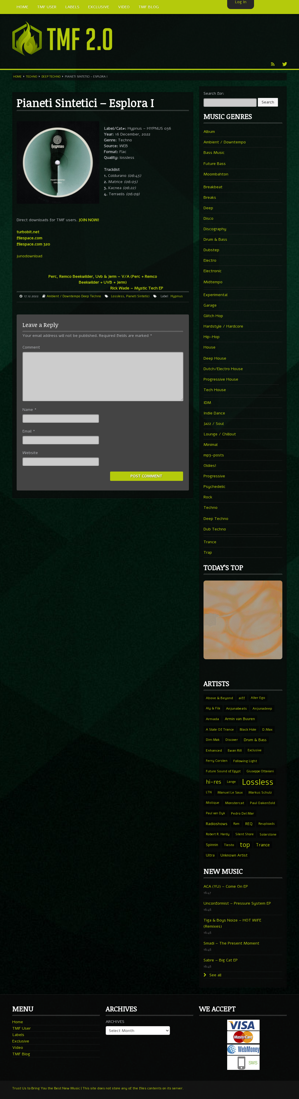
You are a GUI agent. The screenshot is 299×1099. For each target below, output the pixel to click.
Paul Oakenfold (262, 803)
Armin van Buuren (240, 718)
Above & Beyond (219, 698)
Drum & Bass (215, 239)
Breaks (210, 197)
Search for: (214, 93)
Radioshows (216, 824)
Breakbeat (213, 187)
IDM (207, 402)
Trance (210, 542)
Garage (210, 305)
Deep (208, 208)
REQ (249, 824)
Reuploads (266, 824)
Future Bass (215, 163)
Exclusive (255, 750)
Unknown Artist (234, 855)
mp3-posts (214, 455)
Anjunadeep (262, 708)
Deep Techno (50, 77)
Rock (208, 497)
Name (29, 409)
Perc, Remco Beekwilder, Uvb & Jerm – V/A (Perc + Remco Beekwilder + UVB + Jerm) (102, 279)
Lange (231, 782)
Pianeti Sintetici (138, 296)
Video (17, 1047)
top (245, 844)
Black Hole (248, 729)
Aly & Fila (213, 708)
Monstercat (234, 803)
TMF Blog (21, 1054)
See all (214, 975)
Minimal (211, 444)
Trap (208, 552)
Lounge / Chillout (220, 434)
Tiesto (229, 845)
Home (17, 77)
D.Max (267, 729)
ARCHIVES (115, 1021)
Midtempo (213, 282)
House (209, 347)
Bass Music (214, 152)
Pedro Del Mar (242, 813)
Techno (31, 77)
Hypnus (177, 296)
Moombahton (216, 174)
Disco (208, 218)
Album (209, 131)
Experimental (215, 295)
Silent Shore (244, 834)
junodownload (29, 256)
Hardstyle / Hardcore (223, 326)
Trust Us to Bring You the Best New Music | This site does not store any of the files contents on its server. (98, 1088)
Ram (236, 824)
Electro (210, 260)
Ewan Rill (235, 750)
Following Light (245, 761)
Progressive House (221, 379)
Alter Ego (258, 698)
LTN (209, 792)
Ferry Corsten (216, 761)
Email (28, 431)
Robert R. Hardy (218, 834)
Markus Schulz (260, 792)
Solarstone (268, 834)
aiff (242, 698)
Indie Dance (214, 413)
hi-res (213, 781)
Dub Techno (215, 529)
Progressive (214, 476)
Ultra (210, 855)
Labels (18, 1035)
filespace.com (29, 238)
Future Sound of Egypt (223, 771)
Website (30, 453)
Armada (212, 719)
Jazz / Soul (214, 423)
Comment (31, 347)
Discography (215, 229)
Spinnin (212, 844)
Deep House (215, 358)
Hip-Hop (212, 337)
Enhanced (214, 750)
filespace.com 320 (33, 244)
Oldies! (210, 465)
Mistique (212, 803)
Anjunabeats (236, 708)
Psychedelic (214, 486)
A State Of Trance (220, 729)
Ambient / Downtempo (63, 296)
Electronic (213, 271)
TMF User (21, 1028)
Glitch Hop (213, 316)
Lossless (117, 296)
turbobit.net (28, 232)
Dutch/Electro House (223, 369)
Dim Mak (213, 740)
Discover (231, 740)
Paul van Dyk (215, 813)
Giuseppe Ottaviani (260, 771)
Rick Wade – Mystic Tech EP (136, 288)
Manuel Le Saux (230, 792)
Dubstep (211, 250)
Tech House (215, 390)
